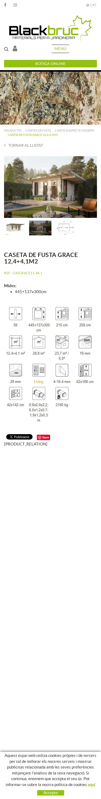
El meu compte (16, 48)
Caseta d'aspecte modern (74, 130)
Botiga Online (50, 63)
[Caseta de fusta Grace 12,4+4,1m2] (50, 187)
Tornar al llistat (25, 145)
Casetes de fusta (38, 130)
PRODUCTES (13, 130)
